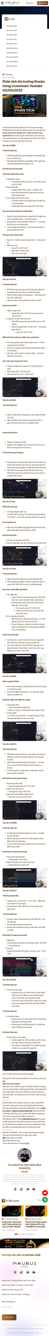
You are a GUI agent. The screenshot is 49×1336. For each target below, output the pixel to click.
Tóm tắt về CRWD (12, 57)
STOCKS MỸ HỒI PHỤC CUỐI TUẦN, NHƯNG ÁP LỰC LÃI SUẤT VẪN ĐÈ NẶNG (12, 1224)
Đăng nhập (42, 3)
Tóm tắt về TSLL (11, 39)
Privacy (38, 1333)
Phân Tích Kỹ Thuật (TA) (12, 1289)
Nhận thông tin (8, 1301)
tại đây (31, 1074)
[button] (16, 1234)
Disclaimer (12, 1333)
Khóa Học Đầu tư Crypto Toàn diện (17, 1285)
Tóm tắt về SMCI (11, 35)
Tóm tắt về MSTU (12, 62)
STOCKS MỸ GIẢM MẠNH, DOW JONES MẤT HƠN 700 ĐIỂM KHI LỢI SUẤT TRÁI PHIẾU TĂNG (36, 1224)
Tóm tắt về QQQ (11, 26)
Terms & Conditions (26, 1333)
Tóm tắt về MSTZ (12, 53)
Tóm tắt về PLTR (11, 30)
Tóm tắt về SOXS (12, 48)
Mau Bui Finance (30, 1119)
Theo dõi (9, 1317)
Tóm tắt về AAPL (11, 66)
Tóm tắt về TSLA (11, 44)
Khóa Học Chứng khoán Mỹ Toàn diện (19, 1280)
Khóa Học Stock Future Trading (16, 1294)
